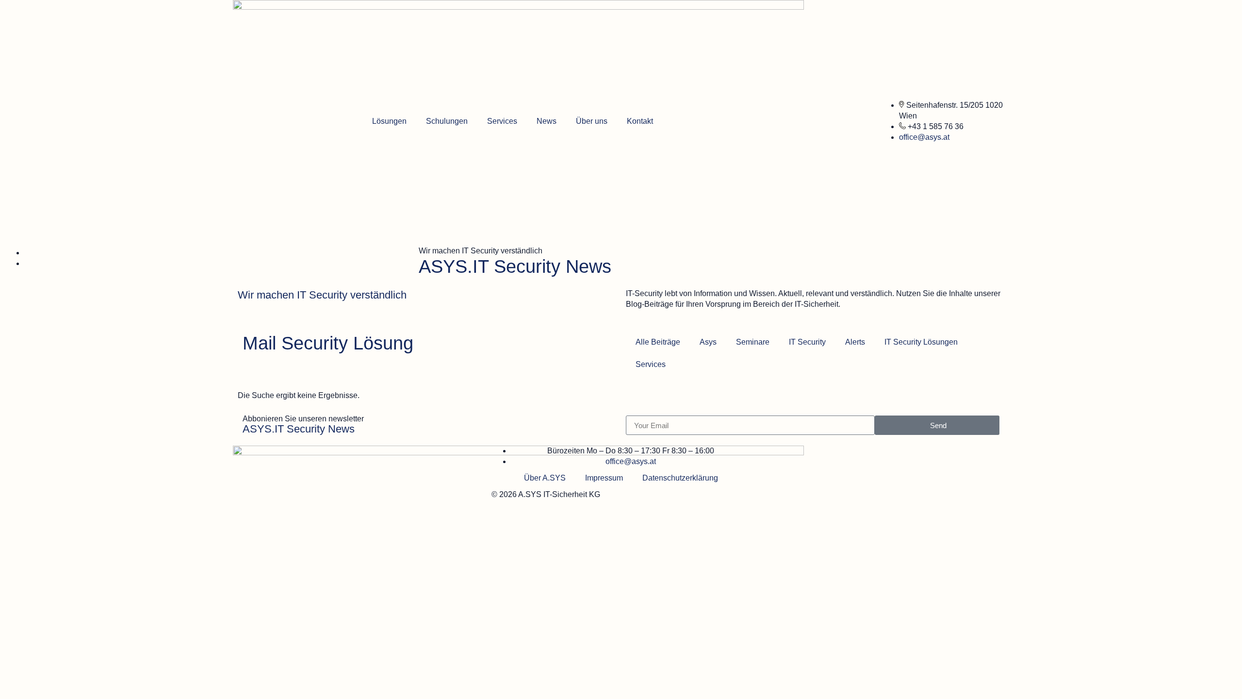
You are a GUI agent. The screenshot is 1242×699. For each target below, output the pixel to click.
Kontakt (640, 121)
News (546, 121)
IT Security (807, 342)
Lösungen (389, 121)
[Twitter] (754, 449)
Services (502, 121)
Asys (708, 342)
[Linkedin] (764, 449)
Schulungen (447, 121)
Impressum (604, 478)
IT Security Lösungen (921, 342)
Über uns (591, 121)
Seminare (752, 342)
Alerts (855, 342)
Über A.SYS (545, 478)
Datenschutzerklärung (680, 478)
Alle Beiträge (658, 342)
